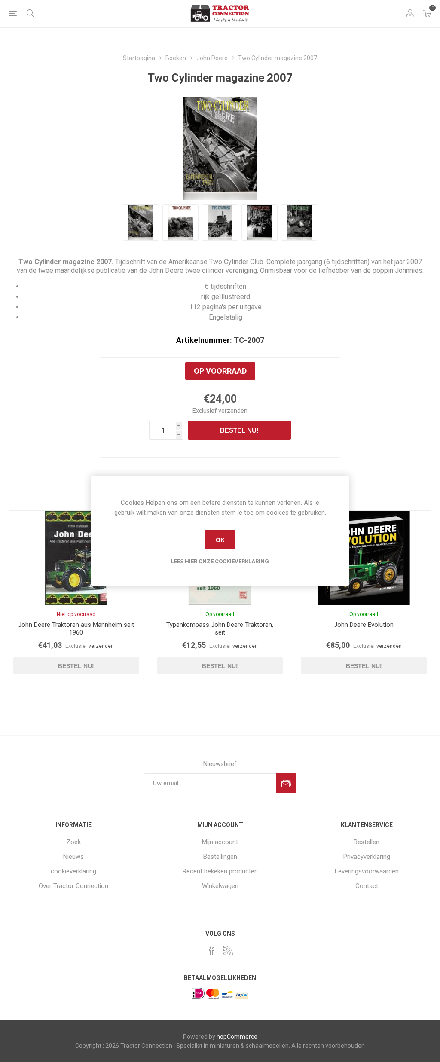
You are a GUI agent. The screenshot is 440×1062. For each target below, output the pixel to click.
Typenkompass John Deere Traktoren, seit (219, 628)
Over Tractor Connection (73, 886)
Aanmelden (286, 783)
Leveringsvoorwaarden (367, 871)
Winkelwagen (220, 886)
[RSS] (228, 950)
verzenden (233, 410)
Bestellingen (220, 857)
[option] (141, 222)
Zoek (73, 842)
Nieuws (73, 857)
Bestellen (366, 842)
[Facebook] (212, 950)
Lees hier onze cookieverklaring (220, 561)
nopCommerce (237, 1036)
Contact (366, 886)
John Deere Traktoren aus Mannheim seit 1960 (76, 628)
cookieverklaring (73, 871)
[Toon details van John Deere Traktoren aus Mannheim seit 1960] (76, 558)
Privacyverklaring (366, 857)
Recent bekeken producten (220, 871)
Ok (220, 539)
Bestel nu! (239, 430)
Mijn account (220, 842)
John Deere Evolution (364, 625)
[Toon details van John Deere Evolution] (363, 558)
